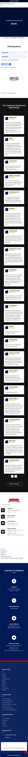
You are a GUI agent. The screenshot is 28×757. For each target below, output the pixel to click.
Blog (8, 37)
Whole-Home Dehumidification (9, 709)
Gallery (4, 680)
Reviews (4, 682)
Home (3, 673)
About (3, 675)
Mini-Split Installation (7, 700)
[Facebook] (3, 737)
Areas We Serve (6, 679)
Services (4, 677)
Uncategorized (14, 37)
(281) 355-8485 (14, 1)
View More (4, 726)
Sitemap (4, 690)
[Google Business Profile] (3, 735)
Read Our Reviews (14, 484)
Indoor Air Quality (6, 706)
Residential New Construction (9, 704)
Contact (4, 686)
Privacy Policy (5, 688)
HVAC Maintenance (6, 702)
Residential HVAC (6, 698)
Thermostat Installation (7, 708)
